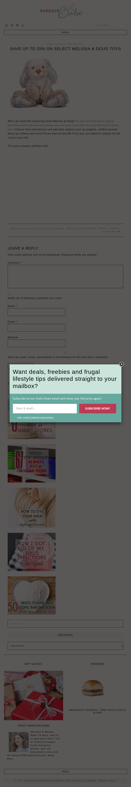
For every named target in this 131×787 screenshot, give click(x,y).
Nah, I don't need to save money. (35, 417)
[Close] (121, 364)
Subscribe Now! (97, 408)
